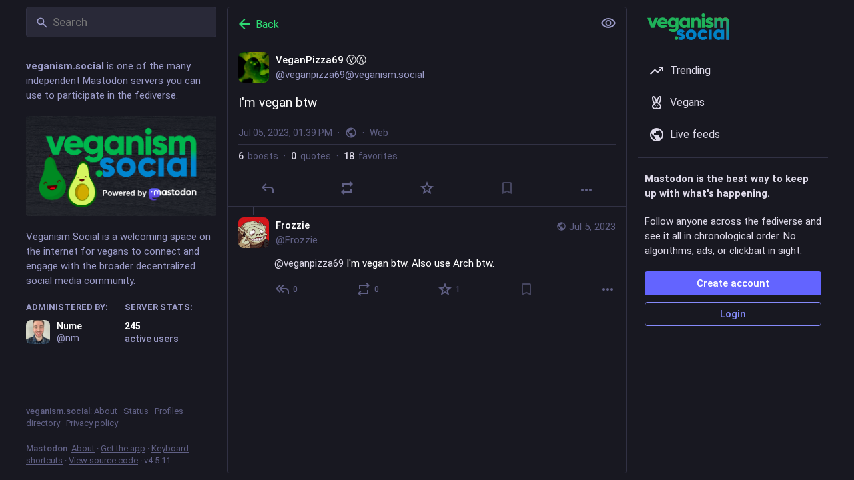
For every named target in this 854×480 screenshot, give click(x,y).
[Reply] (268, 188)
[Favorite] (427, 188)
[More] (586, 190)
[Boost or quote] (347, 188)
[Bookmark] (507, 188)
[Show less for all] (608, 23)
